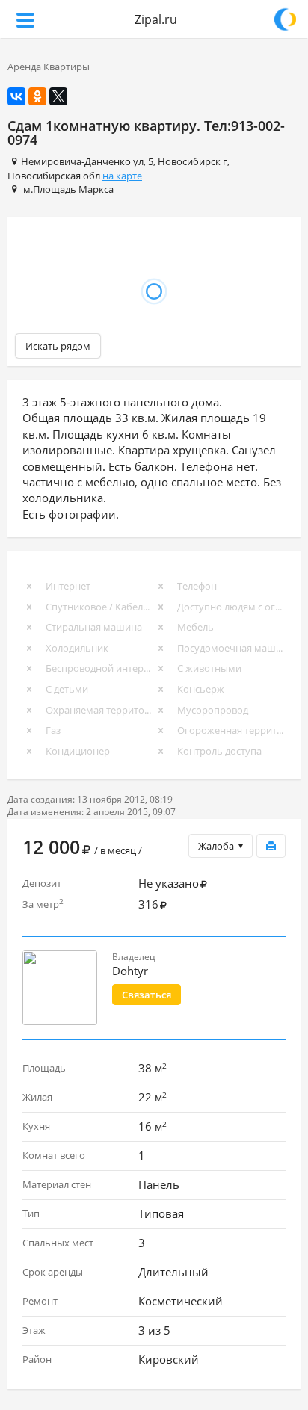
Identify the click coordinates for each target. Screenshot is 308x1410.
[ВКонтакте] (16, 96)
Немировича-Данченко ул (82, 161)
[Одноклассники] (37, 96)
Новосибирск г (192, 161)
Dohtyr (130, 970)
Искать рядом (57, 346)
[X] (58, 96)
